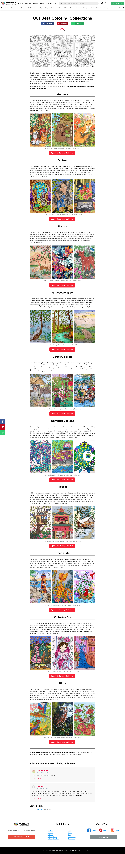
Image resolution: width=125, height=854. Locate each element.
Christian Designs (96, 8)
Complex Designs (30, 8)
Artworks (20, 3)
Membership (72, 837)
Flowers (6, 8)
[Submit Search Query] (61, 3)
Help (69, 831)
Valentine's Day (68, 8)
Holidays (40, 8)
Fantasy (105, 8)
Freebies (35, 3)
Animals (20, 8)
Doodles (59, 8)
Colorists (50, 835)
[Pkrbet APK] (34, 787)
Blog (47, 3)
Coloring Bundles (53, 839)
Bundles (42, 3)
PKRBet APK (79, 795)
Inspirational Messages (81, 8)
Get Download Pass (21, 837)
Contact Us (71, 839)
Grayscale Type (49, 8)
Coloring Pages (52, 837)
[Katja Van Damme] (34, 771)
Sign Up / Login (117, 3)
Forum (52, 3)
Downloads (28, 3)
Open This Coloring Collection (62, 153)
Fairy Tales (114, 8)
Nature (13, 8)
